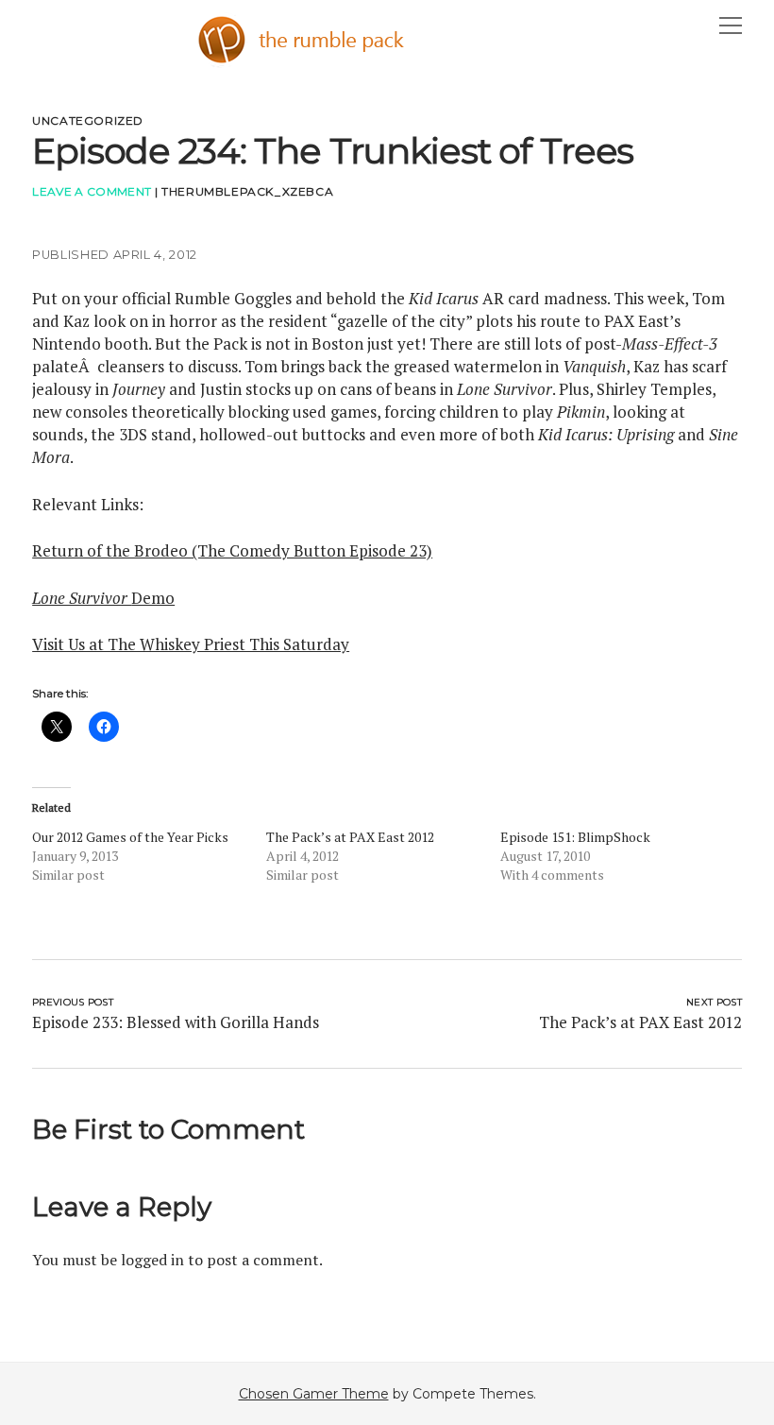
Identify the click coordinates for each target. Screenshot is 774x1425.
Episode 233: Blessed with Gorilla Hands (175, 1022)
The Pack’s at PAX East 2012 (350, 837)
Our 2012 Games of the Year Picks (130, 837)
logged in (152, 1259)
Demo (103, 598)
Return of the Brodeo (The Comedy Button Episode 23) (232, 550)
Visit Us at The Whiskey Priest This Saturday (190, 644)
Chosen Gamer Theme (314, 1393)
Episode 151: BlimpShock (575, 837)
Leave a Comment (91, 191)
